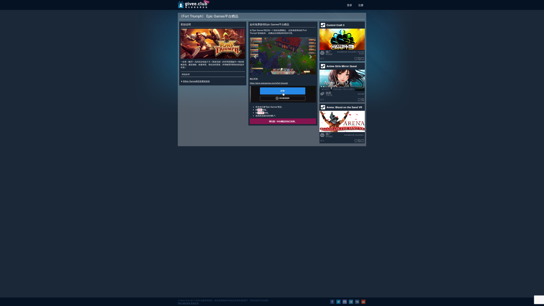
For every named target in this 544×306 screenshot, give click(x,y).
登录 (349, 5)
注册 (360, 5)
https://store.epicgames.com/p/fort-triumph (269, 83)
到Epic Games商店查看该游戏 (196, 81)
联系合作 (195, 303)
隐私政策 (186, 303)
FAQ (180, 303)
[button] (255, 56)
